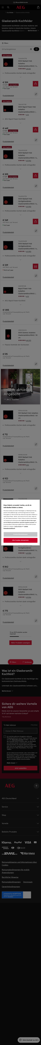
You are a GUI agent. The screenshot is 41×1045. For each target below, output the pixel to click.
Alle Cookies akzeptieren (20, 540)
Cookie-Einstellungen (20, 534)
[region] (20, 522)
